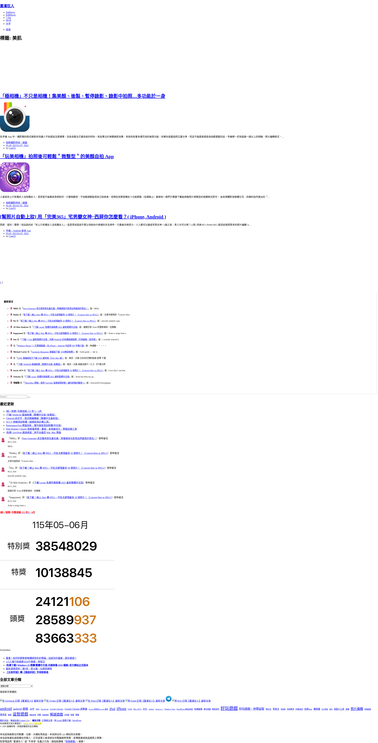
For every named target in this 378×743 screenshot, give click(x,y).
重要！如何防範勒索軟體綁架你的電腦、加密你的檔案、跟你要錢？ (41, 658)
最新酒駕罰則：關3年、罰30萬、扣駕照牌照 (29, 668)
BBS (37, 709)
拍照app (308, 709)
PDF (145, 709)
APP (32, 708)
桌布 (331, 709)
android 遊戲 (20, 708)
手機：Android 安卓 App (18, 230)
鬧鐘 (77, 715)
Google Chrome (56, 709)
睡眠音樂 (33, 715)
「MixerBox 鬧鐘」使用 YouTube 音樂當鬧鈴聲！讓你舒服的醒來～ (54, 383)
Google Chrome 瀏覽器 (76, 709)
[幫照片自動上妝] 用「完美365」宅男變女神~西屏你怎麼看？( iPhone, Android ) (83, 216)
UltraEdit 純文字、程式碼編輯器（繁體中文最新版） (33, 418)
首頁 (8, 29)
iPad (112, 709)
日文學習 (324, 709)
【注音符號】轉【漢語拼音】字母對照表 (27, 672)
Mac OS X (137, 709)
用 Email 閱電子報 (62, 720)
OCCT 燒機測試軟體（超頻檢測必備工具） (28, 422)
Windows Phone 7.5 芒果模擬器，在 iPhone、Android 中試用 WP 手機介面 (50, 346)
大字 (8, 23)
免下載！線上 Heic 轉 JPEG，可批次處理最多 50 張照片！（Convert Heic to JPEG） (60, 315)
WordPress (76, 720)
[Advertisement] (53, 66)
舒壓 (39, 715)
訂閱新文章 (47, 720)
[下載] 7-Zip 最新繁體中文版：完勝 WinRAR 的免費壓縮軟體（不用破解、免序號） (58, 339)
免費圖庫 (198, 709)
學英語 (283, 709)
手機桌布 (299, 709)
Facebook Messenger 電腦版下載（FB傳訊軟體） (53, 352)
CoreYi (12, 148)
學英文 (276, 709)
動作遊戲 (207, 709)
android (6, 708)
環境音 (3, 714)
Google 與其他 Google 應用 (98, 709)
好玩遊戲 (229, 708)
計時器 (66, 715)
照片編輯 (357, 708)
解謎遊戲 (56, 714)
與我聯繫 (70, 741)
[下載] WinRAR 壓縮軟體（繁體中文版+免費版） (39, 364)
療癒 (10, 715)
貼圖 (72, 715)
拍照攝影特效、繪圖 (16, 142)
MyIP (8, 20)
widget (151, 709)
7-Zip (8, 17)
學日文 (268, 709)
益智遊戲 (20, 714)
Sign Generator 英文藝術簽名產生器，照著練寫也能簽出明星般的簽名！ (55, 308)
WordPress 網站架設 (184, 709)
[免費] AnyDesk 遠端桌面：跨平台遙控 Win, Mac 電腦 (33, 432)
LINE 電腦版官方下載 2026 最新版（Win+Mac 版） (40, 358)
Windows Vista (169, 709)
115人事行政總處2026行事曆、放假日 (25, 661)
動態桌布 (215, 709)
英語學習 (45, 715)
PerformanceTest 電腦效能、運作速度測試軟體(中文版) (33, 425)
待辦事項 (290, 709)
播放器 (316, 709)
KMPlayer (11, 15)
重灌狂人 (7, 6)
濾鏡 (347, 709)
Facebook (45, 709)
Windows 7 (159, 709)
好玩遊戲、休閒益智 (251, 708)
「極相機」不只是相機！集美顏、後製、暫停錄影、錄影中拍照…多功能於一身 (82, 96)
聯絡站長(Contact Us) (19, 720)
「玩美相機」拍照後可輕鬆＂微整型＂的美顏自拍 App (57, 156)
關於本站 (4, 720)
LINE (130, 709)
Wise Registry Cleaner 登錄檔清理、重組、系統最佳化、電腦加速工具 (41, 429)
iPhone (121, 709)
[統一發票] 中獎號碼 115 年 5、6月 (24, 411)
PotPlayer (10, 12)
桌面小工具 (339, 709)
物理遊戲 (367, 709)
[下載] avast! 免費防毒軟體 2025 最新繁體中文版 (55, 327)
